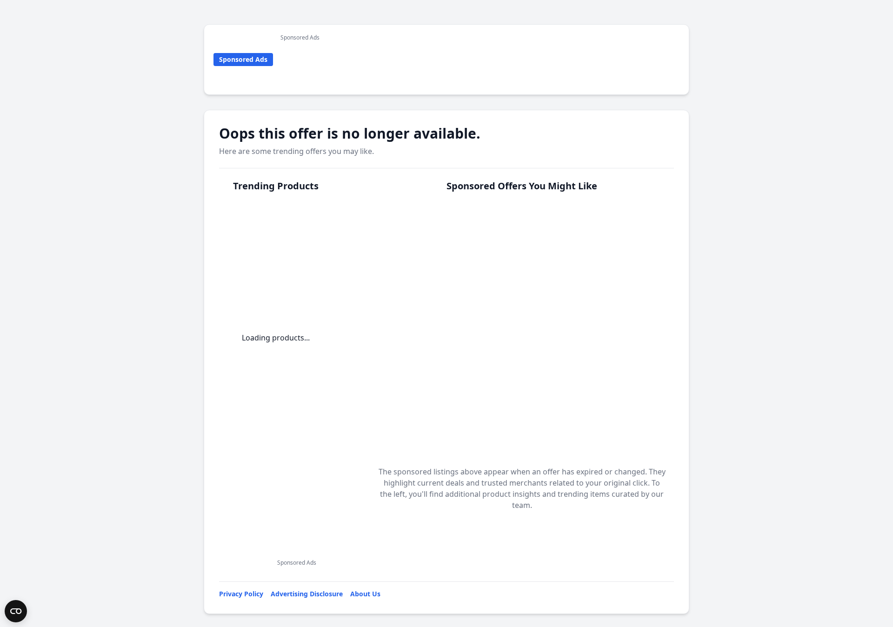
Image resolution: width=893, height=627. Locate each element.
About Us (365, 593)
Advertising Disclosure (307, 593)
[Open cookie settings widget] (16, 611)
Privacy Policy (241, 593)
